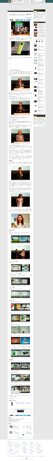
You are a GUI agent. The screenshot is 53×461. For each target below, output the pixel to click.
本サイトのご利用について (10, 456)
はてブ (21, 415)
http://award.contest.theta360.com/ (13, 421)
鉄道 (17, 4)
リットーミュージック (26, 443)
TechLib (31, 453)
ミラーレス (9, 3)
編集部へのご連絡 (24, 456)
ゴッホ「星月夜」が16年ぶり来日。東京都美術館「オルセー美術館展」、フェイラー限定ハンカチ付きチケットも (40, 118)
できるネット (9, 452)
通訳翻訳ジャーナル (32, 445)
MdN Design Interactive (32, 451)
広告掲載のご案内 (19, 456)
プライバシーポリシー (29, 456)
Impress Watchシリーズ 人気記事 (40, 115)
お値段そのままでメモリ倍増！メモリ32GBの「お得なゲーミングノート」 (41, 27)
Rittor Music (24, 442)
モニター (36, 3)
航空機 (20, 4)
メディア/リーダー (28, 3)
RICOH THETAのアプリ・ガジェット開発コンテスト (16, 433)
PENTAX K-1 (39, 103)
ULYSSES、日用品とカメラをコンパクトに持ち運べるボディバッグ (41, 47)
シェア (17, 415)
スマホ (14, 4)
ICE (36, 442)
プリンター (39, 3)
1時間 (35, 116)
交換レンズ (12, 3)
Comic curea (38, 444)
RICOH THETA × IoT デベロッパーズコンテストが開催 (16, 427)
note (25, 415)
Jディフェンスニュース (32, 444)
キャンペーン (25, 4)
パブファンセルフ (39, 447)
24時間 (38, 116)
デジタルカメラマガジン (11, 451)
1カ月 (43, 116)
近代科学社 (24, 451)
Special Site (37, 22)
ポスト (12, 415)
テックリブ (31, 452)
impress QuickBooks (39, 445)
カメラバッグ (23, 3)
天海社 (38, 443)
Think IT (9, 443)
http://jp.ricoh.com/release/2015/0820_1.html (14, 419)
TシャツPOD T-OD (26, 445)
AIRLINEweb (31, 443)
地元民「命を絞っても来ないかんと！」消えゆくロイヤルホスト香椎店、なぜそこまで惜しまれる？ (40, 124)
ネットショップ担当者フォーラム (18, 444)
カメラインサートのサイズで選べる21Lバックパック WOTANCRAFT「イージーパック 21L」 (40, 19)
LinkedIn (29, 415)
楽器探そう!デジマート (26, 444)
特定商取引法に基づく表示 (42, 456)
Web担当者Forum (10, 444)
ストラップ (11, 4)
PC (8, 4)
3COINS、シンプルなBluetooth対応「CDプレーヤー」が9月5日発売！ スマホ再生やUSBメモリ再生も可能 (40, 120)
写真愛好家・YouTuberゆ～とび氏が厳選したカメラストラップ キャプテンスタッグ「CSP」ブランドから (40, 15)
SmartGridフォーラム (17, 443)
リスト (14, 415)
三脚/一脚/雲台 (32, 3)
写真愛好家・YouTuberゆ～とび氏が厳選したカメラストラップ (41, 74)
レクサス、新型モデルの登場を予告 (39, 122)
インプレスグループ (37, 456)
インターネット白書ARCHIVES (11, 453)
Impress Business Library (17, 445)
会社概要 (33, 456)
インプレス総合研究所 (10, 445)
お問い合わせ (15, 456)
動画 (22, 4)
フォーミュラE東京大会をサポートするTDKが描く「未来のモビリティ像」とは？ (41, 30)
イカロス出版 (31, 442)
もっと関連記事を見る (20, 437)
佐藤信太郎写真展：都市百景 (38, 17)
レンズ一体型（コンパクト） (18, 3)
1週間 (41, 116)
